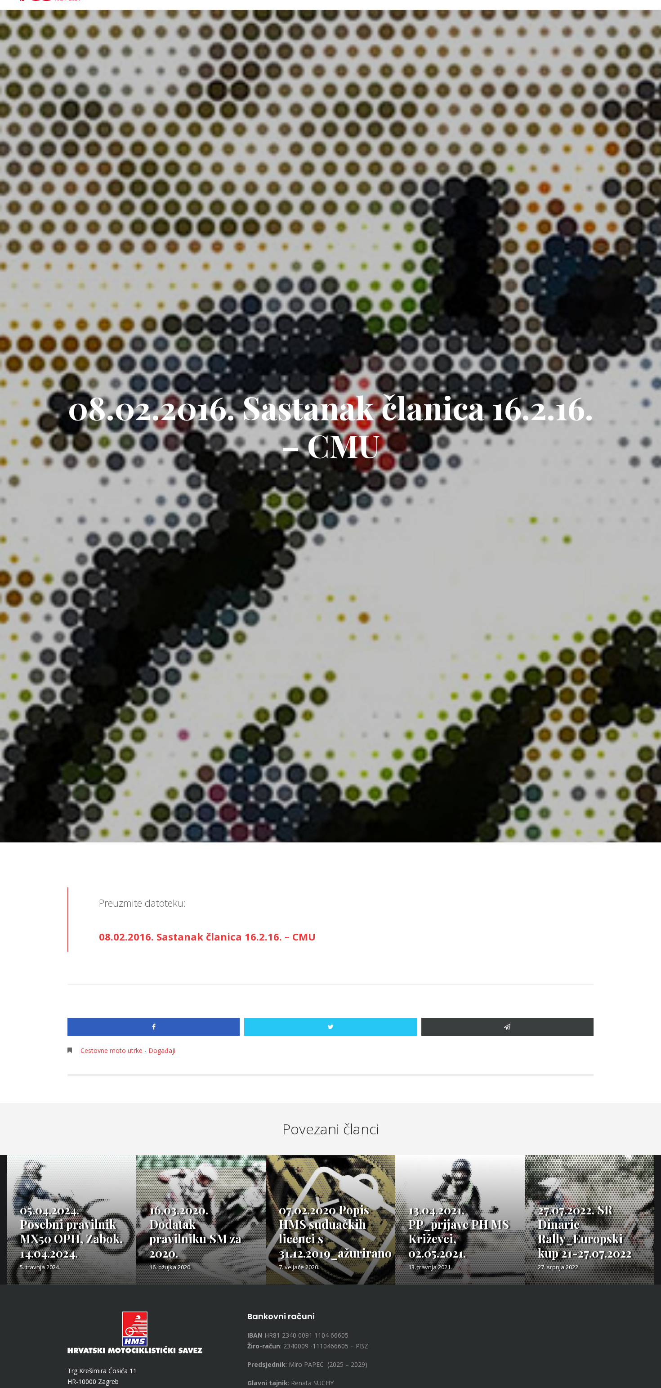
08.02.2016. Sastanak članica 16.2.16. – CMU (207, 936)
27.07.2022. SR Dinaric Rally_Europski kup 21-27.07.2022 (585, 1231)
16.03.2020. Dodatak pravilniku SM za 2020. (195, 1231)
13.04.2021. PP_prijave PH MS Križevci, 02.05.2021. (458, 1231)
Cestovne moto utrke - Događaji (127, 1050)
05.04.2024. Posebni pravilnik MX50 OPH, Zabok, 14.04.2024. (71, 1231)
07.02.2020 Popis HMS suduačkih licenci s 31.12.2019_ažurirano (335, 1231)
